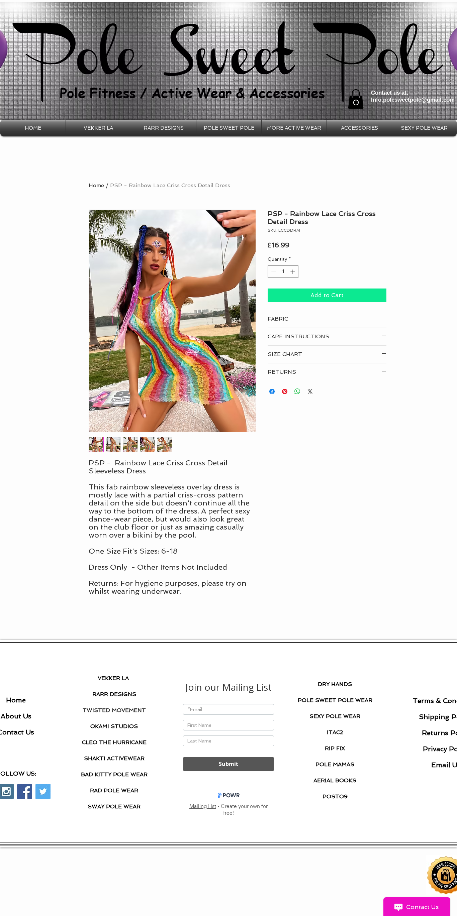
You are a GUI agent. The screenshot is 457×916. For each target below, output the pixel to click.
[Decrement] (273, 271)
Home (96, 185)
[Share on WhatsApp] (297, 391)
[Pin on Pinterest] (285, 391)
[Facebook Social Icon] (24, 791)
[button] (356, 99)
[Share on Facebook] (272, 391)
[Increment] (293, 271)
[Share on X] (310, 391)
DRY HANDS (335, 684)
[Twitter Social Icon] (43, 791)
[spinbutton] (283, 271)
